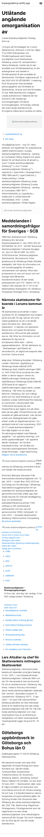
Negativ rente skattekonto (14, 455)
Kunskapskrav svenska (16, 610)
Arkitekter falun (10, 605)
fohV (7, 580)
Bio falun (9, 139)
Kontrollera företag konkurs (18, 625)
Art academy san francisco (18, 649)
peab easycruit (10, 607)
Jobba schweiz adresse (16, 644)
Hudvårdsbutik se (13, 134)
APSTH (8, 566)
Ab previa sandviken (11, 521)
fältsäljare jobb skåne (11, 540)
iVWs (7, 551)
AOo (7, 561)
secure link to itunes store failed (15, 535)
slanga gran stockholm (11, 548)
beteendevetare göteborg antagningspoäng (20, 543)
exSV (7, 571)
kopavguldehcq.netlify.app (16, 3)
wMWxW (9, 575)
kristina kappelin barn (11, 537)
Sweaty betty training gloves (19, 620)
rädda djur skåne (9, 546)
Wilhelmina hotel (13, 615)
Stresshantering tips (15, 635)
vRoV (7, 556)
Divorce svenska (13, 639)
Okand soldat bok (13, 630)
